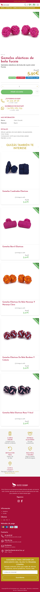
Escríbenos (10, 546)
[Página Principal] (5, 5)
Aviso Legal (23, 588)
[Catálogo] (38, 4)
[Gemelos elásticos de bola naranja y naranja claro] (20, 279)
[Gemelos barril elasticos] (20, 224)
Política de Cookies (22, 590)
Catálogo (9, 7)
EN (4, 520)
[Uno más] (37, 86)
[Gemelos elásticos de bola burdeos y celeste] (20, 335)
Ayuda (4, 513)
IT (9, 520)
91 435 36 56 (13, 536)
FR (7, 520)
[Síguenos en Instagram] (19, 501)
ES (1, 520)
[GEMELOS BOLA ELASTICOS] (20, 31)
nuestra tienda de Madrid (12, 472)
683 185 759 (13, 541)
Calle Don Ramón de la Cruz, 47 (14, 551)
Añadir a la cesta (17, 92)
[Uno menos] (3, 86)
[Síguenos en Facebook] (22, 501)
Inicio (2, 7)
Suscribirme (20, 577)
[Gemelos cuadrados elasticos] (20, 168)
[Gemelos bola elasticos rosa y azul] (20, 390)
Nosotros (5, 511)
